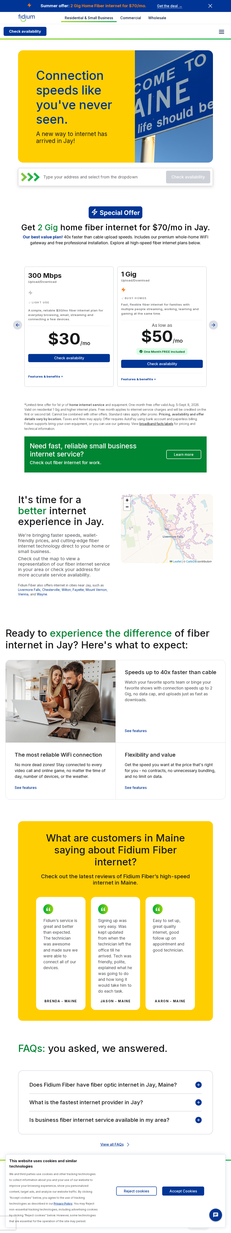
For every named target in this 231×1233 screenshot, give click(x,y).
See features (136, 730)
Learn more (184, 454)
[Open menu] (221, 32)
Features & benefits (44, 376)
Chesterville (51, 590)
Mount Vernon (96, 590)
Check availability (25, 31)
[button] (127, 500)
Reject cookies (136, 1191)
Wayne (42, 594)
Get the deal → (169, 6)
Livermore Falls (29, 590)
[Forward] (213, 325)
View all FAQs (112, 1144)
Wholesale (157, 18)
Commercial (130, 18)
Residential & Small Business (89, 18)
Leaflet (176, 561)
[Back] (17, 325)
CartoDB (191, 561)
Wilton (66, 590)
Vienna (23, 594)
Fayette (78, 590)
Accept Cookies (183, 1191)
